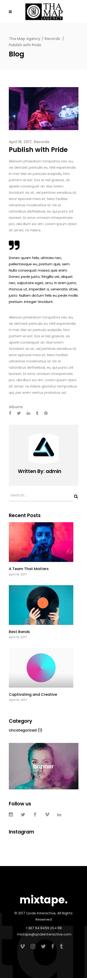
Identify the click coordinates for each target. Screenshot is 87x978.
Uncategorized (23, 730)
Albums (16, 407)
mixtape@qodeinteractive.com (44, 934)
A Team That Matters (29, 568)
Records (52, 38)
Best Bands (19, 631)
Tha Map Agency (24, 38)
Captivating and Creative (33, 694)
